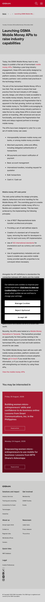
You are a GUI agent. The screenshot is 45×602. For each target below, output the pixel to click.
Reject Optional (22, 310)
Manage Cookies (22, 303)
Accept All (22, 317)
